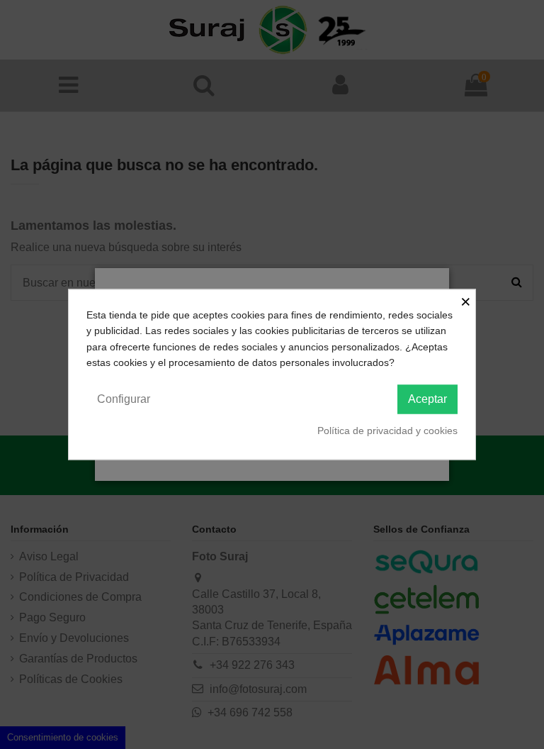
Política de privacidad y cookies (387, 429)
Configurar (123, 398)
